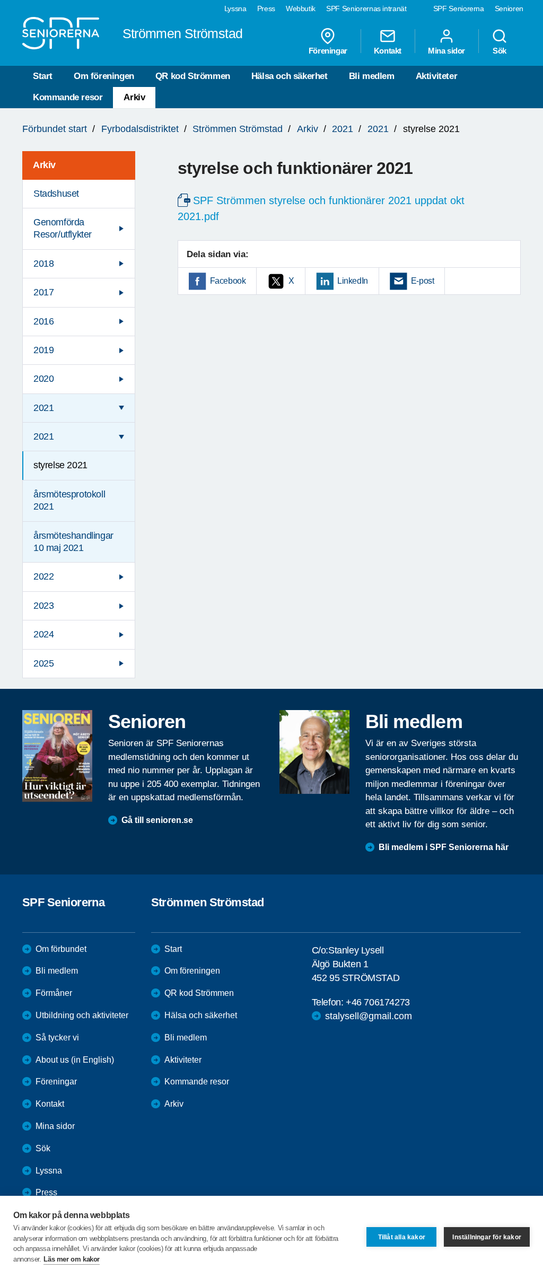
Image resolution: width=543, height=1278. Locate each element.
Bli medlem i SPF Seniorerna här (444, 847)
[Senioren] (57, 756)
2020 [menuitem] (43, 378)
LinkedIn (352, 280)
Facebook (228, 280)
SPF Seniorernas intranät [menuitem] (366, 8)
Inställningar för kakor (486, 1237)
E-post (422, 280)
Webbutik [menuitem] (301, 8)
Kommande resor (67, 97)
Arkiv (134, 97)
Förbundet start (54, 129)
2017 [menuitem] (43, 292)
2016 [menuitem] (43, 321)
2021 (342, 129)
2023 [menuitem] (43, 605)
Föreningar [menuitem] (328, 50)
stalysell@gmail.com (368, 1016)
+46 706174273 (378, 1002)
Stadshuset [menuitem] (56, 193)
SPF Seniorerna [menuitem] (458, 8)
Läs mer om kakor (71, 1259)
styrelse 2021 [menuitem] (60, 465)
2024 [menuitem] (43, 634)
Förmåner (54, 992)
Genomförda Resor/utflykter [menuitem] (62, 228)
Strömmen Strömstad (237, 129)
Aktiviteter (437, 76)
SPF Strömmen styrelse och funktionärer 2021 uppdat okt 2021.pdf (321, 208)
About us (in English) (75, 1059)
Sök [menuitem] (499, 50)
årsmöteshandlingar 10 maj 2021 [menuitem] (73, 541)
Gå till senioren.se (157, 820)
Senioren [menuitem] (509, 8)
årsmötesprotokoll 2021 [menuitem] (69, 500)
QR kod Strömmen (192, 76)
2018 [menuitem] (43, 263)
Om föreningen (104, 76)
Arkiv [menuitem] (44, 165)
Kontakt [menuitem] (387, 50)
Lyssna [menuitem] (235, 8)
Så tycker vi (57, 1037)
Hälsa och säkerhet (289, 76)
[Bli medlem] (314, 752)
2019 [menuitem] (43, 350)
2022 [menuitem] (43, 576)
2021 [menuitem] (43, 407)
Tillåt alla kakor (401, 1237)
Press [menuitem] (266, 8)
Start (42, 76)
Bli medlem (372, 76)
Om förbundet (61, 948)
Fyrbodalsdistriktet (140, 129)
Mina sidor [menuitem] (446, 50)
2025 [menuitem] (43, 663)
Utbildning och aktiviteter (82, 1015)
